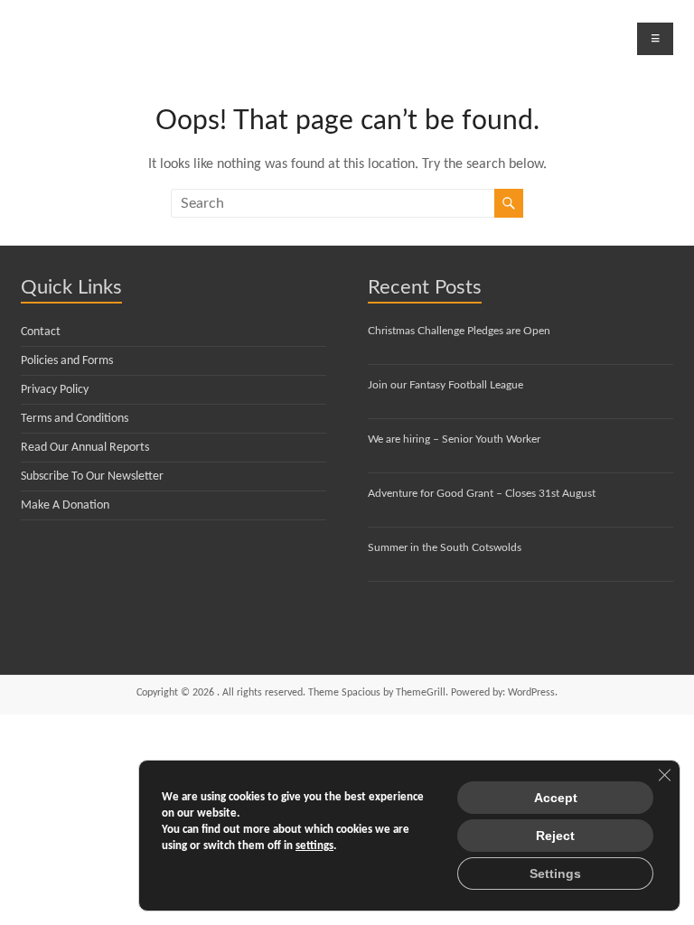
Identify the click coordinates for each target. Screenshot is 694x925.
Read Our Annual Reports (85, 447)
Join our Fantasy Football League (445, 384)
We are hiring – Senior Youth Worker (454, 439)
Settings (555, 873)
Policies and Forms (67, 361)
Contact (41, 332)
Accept (555, 797)
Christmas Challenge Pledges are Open (459, 330)
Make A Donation (65, 505)
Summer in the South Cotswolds (444, 547)
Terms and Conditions (74, 418)
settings (314, 846)
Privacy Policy (55, 390)
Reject (555, 835)
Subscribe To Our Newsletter (92, 476)
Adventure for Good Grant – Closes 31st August (482, 493)
